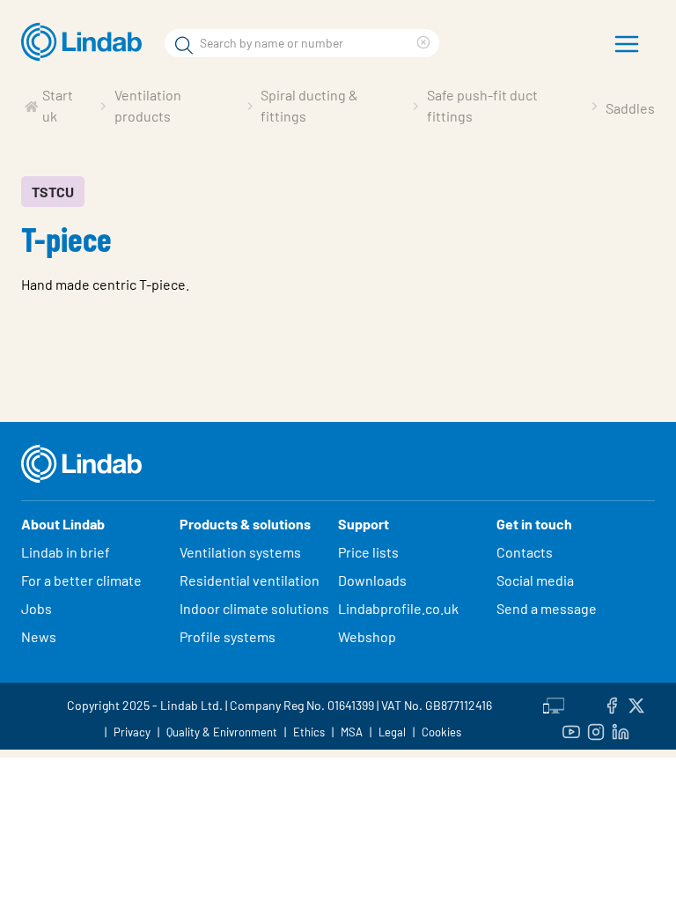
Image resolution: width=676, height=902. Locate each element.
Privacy (132, 732)
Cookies (441, 732)
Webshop (367, 636)
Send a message (546, 608)
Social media (535, 580)
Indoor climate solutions (254, 608)
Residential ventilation (250, 580)
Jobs (36, 608)
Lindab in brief (65, 551)
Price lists (368, 551)
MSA (352, 732)
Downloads (372, 580)
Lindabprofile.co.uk (398, 608)
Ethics (309, 732)
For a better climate (81, 580)
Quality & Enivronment (221, 732)
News (38, 636)
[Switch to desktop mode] (553, 703)
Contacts (524, 551)
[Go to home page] (86, 42)
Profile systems (228, 636)
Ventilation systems (240, 551)
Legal (392, 732)
